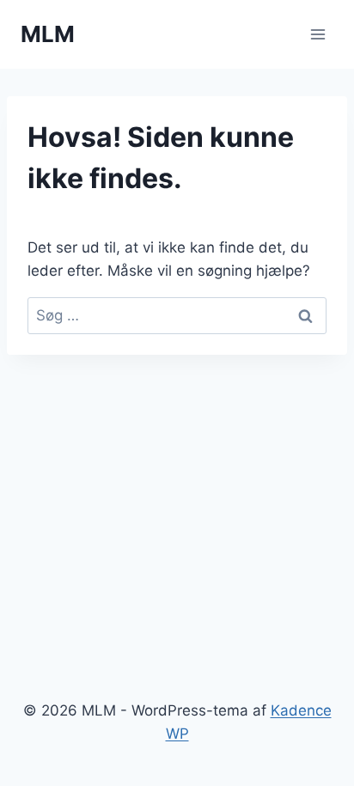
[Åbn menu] (317, 34)
